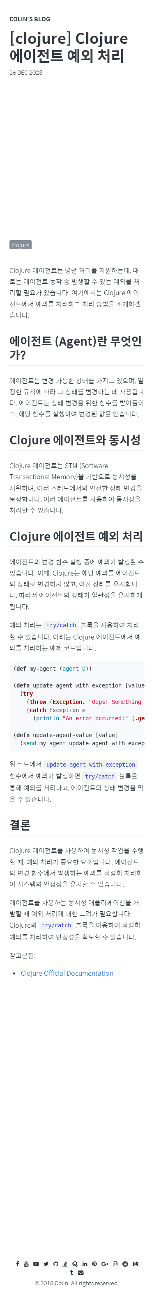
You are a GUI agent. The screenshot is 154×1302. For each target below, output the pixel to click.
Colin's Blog (29, 18)
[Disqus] (76, 1121)
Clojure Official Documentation (67, 973)
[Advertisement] (77, 158)
